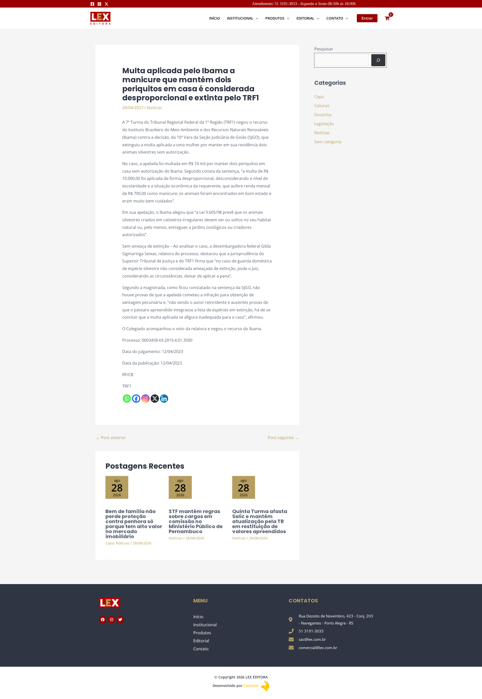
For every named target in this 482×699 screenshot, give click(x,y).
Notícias (154, 107)
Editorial (201, 641)
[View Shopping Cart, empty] (387, 18)
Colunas (322, 105)
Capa (109, 543)
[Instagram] (99, 4)
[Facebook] (92, 4)
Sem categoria (327, 142)
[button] (255, 18)
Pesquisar (323, 49)
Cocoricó (252, 685)
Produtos (202, 633)
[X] (155, 398)
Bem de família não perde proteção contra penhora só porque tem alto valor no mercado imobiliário (133, 524)
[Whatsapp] (127, 398)
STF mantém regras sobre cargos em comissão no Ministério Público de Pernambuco (196, 521)
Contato (201, 649)
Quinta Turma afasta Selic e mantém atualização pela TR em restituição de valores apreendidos (259, 521)
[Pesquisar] (378, 60)
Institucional (205, 624)
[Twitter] (106, 4)
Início (198, 616)
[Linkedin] (164, 398)
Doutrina (322, 114)
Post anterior (111, 437)
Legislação (324, 123)
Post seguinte (283, 437)
